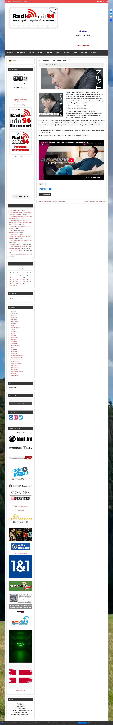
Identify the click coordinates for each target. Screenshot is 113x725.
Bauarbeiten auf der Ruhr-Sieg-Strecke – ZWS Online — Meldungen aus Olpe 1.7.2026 (20, 222)
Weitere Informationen (94, 723)
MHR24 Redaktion (55, 65)
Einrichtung (14, 365)
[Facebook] (111, 10)
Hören (40, 53)
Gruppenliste (14, 375)
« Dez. (10, 285)
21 (13, 282)
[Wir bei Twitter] (103, 1)
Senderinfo (14, 319)
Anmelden (8, 1)
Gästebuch (14, 341)
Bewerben (14, 339)
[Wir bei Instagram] (106, 1)
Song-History (14, 321)
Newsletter (14, 343)
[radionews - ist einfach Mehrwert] (20, 481)
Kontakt (66, 53)
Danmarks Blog (15, 210)
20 (10, 282)
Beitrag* (25, 1)
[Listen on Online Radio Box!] (20, 549)
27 (10, 284)
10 (24, 277)
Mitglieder (14, 373)
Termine (31, 53)
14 (13, 279)
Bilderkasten (14, 369)
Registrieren (14, 351)
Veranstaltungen (17, 1)
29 (17, 284)
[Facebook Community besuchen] (101, 1)
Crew (57, 53)
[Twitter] (111, 13)
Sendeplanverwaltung (17, 371)
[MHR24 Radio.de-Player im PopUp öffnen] (20, 129)
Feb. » (15, 285)
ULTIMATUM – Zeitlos (17, 250)
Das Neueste (21, 53)
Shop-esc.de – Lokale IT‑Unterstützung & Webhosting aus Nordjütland (19, 236)
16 (20, 279)
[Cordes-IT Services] (20, 500)
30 (20, 284)
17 (24, 279)
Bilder (12, 347)
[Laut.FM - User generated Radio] (20, 442)
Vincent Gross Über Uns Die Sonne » (94, 201)
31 (24, 284)
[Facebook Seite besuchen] (98, 1)
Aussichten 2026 (15, 244)
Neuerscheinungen (45, 194)
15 (17, 279)
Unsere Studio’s (15, 327)
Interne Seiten (15, 361)
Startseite (10, 53)
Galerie (13, 329)
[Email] (111, 17)
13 (10, 279)
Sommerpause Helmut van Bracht (20, 254)
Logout (31, 1)
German (13, 60)
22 (17, 282)
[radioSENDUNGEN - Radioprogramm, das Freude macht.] (20, 457)
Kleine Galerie (15, 367)
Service (75, 53)
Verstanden (82, 723)
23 (20, 282)
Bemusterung (15, 337)
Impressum (94, 53)
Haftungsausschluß (16, 357)
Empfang (13, 323)
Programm (49, 53)
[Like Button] (41, 184)
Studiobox (13, 331)
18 (27, 279)
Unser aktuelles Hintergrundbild (20, 240)
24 (24, 282)
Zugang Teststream (16, 363)
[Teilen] (111, 20)
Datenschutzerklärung (17, 355)
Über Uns (84, 53)
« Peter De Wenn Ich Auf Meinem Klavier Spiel (51, 201)
